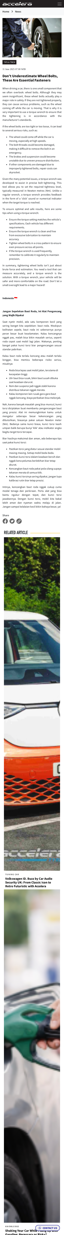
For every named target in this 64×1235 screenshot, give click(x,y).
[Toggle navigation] (59, 3)
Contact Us (49, 1228)
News (18, 11)
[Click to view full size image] (32, 37)
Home (5, 11)
